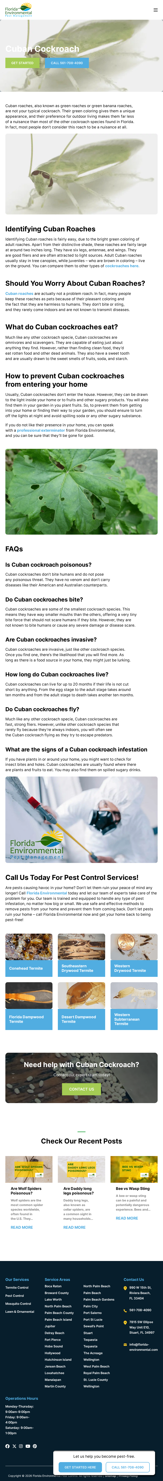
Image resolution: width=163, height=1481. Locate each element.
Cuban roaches (19, 293)
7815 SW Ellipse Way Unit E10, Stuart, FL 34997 (141, 1327)
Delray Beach (54, 1333)
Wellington (91, 1360)
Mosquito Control (18, 1304)
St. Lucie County (95, 1380)
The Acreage (93, 1353)
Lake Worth (53, 1299)
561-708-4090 (140, 1310)
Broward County (57, 1293)
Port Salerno (92, 1313)
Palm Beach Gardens (98, 1299)
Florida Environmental (47, 893)
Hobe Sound (54, 1346)
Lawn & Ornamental (19, 1312)
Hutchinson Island (58, 1360)
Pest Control (14, 1296)
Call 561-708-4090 (67, 63)
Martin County (55, 1386)
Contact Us (81, 1089)
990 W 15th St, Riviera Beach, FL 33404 (140, 1293)
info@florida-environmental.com (143, 1347)
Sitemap (110, 1475)
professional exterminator (41, 430)
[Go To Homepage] (18, 10)
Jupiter (50, 1326)
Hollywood (52, 1353)
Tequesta (90, 1340)
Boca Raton (53, 1286)
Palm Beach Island (58, 1320)
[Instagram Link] (21, 1446)
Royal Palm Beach (96, 1373)
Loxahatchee (54, 1373)
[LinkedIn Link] (27, 1446)
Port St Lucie (92, 1320)
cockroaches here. (122, 266)
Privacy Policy (128, 1475)
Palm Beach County (59, 1313)
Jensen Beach (55, 1366)
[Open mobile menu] (156, 10)
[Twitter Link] (14, 1446)
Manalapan (53, 1380)
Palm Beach (92, 1293)
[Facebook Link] (7, 1446)
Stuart (88, 1333)
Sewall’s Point (93, 1326)
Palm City (90, 1306)
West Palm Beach (96, 1366)
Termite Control (16, 1287)
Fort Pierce (53, 1340)
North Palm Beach (58, 1306)
